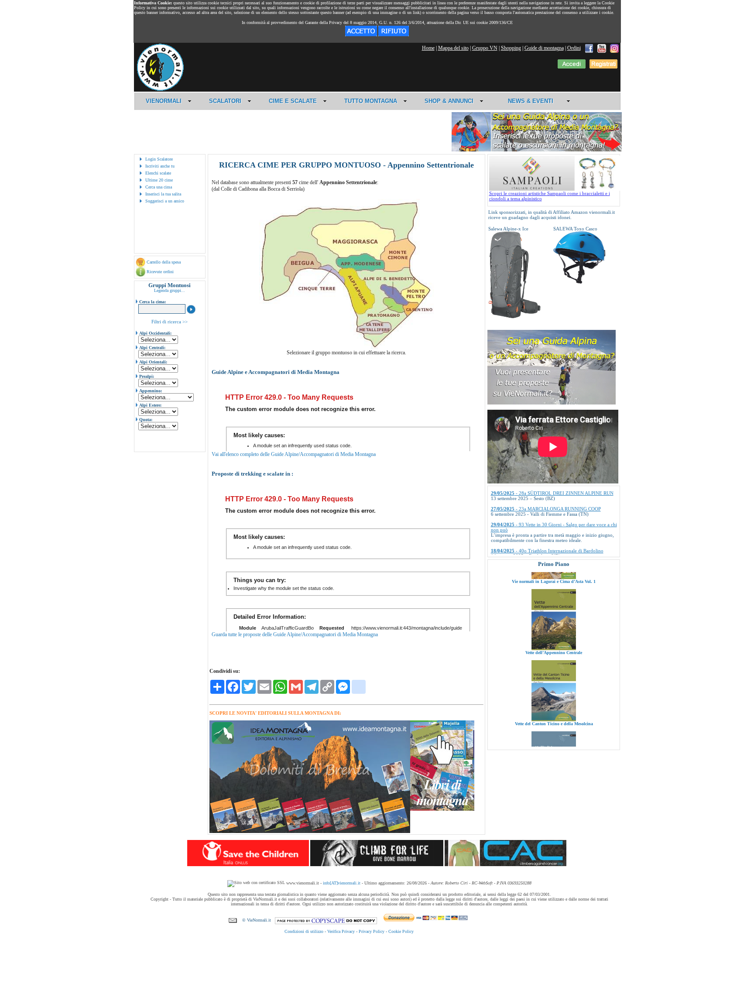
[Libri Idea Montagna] (309, 831)
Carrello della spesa (164, 262)
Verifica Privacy (341, 931)
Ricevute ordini (160, 271)
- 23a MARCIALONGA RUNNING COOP (546, 488)
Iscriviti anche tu (160, 166)
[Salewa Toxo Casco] (579, 281)
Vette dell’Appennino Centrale (553, 624)
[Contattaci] (233, 920)
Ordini (574, 48)
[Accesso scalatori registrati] (572, 67)
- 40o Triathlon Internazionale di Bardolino (547, 530)
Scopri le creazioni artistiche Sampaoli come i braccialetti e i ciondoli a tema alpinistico (549, 196)
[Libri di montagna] (442, 809)
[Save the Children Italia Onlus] (248, 864)
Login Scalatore (159, 159)
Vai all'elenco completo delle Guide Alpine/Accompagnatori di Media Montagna (294, 454)
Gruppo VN (484, 48)
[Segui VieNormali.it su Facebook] (589, 48)
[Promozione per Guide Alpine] (537, 149)
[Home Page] (160, 89)
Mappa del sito (453, 48)
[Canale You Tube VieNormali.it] (601, 48)
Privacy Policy (371, 931)
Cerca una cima (158, 187)
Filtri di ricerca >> (169, 321)
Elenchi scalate (158, 173)
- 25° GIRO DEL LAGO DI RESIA (538, 545)
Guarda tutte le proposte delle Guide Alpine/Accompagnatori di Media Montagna (295, 634)
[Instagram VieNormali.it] (614, 48)
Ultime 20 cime (159, 180)
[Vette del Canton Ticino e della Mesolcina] (553, 691)
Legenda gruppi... (169, 290)
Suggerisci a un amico (164, 201)
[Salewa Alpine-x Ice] (514, 316)
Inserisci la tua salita (163, 194)
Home (428, 48)
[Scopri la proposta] (551, 402)
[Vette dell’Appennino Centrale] (553, 620)
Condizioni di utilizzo (303, 931)
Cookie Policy (401, 931)
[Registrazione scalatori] (603, 67)
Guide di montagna (544, 48)
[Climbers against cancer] (505, 864)
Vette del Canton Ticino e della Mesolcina (553, 695)
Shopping (511, 48)
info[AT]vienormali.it (341, 883)
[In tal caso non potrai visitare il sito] (393, 34)
